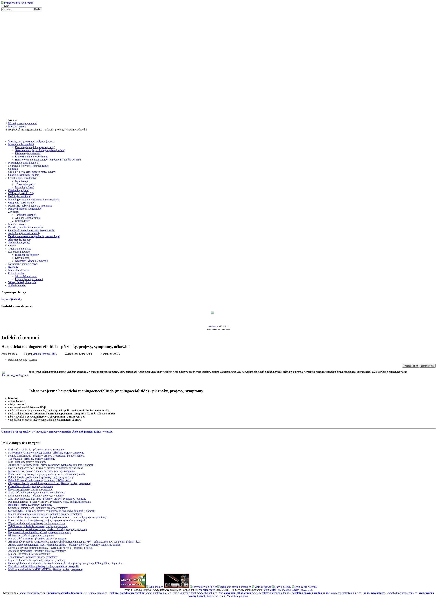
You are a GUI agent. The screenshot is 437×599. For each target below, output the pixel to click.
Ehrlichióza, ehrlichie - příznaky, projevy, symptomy (36, 449)
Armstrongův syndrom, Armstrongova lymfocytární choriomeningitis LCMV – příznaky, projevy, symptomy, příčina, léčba (74, 541)
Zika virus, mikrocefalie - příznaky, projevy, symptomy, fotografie (43, 566)
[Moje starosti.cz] (261, 586)
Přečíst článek (411, 365)
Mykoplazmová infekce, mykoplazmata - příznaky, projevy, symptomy (46, 452)
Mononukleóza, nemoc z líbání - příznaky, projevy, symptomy (41, 471)
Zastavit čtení (427, 365)
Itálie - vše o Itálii (216, 596)
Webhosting (288, 589)
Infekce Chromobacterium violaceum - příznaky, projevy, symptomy (45, 514)
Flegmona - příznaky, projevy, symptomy (30, 489)
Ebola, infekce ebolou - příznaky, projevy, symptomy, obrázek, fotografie (47, 520)
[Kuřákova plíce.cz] (176, 586)
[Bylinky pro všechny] (304, 586)
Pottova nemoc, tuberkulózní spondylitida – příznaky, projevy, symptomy (47, 529)
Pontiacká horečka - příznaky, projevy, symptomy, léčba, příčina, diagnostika (49, 501)
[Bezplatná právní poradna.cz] (234, 586)
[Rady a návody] (281, 586)
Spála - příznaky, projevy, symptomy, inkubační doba (36, 492)
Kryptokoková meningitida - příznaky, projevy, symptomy (39, 532)
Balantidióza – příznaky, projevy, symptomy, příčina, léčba (39, 480)
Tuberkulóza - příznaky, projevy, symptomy (31, 458)
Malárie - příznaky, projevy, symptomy (29, 553)
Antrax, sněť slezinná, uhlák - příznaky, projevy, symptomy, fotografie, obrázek (51, 464)
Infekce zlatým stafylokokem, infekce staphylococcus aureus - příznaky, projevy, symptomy (57, 517)
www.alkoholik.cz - (224, 592)
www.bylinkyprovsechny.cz (402, 592)
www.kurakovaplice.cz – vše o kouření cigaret (171, 592)
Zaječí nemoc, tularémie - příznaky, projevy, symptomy (37, 526)
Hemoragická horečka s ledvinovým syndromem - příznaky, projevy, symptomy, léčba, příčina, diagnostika (65, 563)
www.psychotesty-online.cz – (358, 592)
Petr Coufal (269, 589)
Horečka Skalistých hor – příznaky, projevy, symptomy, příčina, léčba (45, 467)
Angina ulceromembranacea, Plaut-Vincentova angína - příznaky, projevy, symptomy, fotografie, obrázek (64, 544)
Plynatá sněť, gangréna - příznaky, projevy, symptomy (37, 538)
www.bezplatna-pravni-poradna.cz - (291, 592)
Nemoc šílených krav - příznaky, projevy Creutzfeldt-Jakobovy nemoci (46, 455)
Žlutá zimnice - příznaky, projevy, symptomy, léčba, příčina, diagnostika (47, 474)
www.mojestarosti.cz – (114, 592)
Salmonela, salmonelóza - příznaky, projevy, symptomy (38, 507)
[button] (6, 37)
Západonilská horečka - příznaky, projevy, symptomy (36, 523)
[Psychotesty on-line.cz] (203, 586)
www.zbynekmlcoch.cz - (51, 592)
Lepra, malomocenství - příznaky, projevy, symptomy (37, 560)
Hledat (5, 5)
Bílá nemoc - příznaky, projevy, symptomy (31, 535)
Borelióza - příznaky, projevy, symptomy (30, 504)
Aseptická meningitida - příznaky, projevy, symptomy (37, 550)
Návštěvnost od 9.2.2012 (218, 326)
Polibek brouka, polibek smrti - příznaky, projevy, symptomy (40, 477)
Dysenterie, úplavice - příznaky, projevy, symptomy (36, 495)
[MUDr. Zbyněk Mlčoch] (133, 586)
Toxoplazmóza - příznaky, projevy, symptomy (33, 557)
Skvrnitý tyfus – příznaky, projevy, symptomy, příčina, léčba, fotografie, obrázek (51, 510)
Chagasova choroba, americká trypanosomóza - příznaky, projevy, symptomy (49, 483)
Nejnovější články (11, 299)
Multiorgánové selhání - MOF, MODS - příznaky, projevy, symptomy (45, 569)
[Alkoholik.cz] (154, 586)
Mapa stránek (306, 590)
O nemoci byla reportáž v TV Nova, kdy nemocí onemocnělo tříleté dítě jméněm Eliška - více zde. (57, 431)
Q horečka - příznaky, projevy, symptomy (30, 486)
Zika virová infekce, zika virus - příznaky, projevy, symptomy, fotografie (47, 498)
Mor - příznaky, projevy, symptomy (27, 461)
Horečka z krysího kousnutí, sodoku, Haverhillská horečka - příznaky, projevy (50, 547)
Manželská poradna (237, 596)
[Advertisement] (218, 89)
